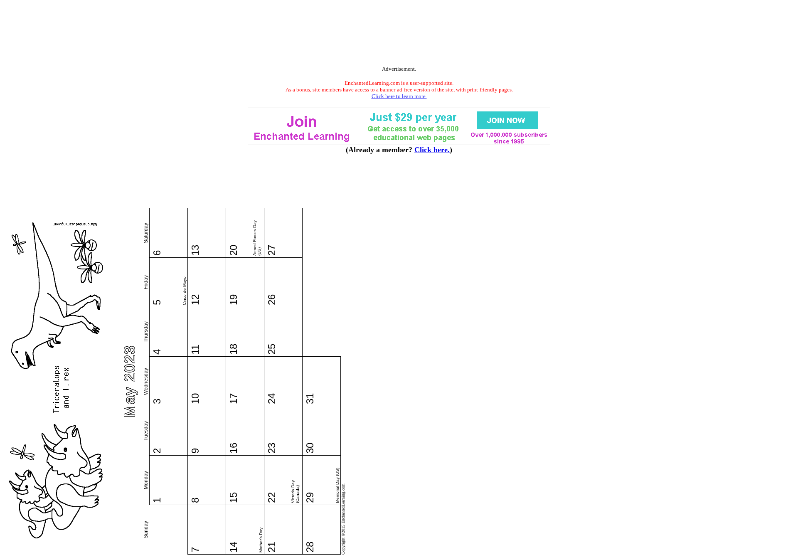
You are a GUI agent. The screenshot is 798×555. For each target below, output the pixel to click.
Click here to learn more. (399, 96)
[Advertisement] (399, 34)
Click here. (432, 150)
